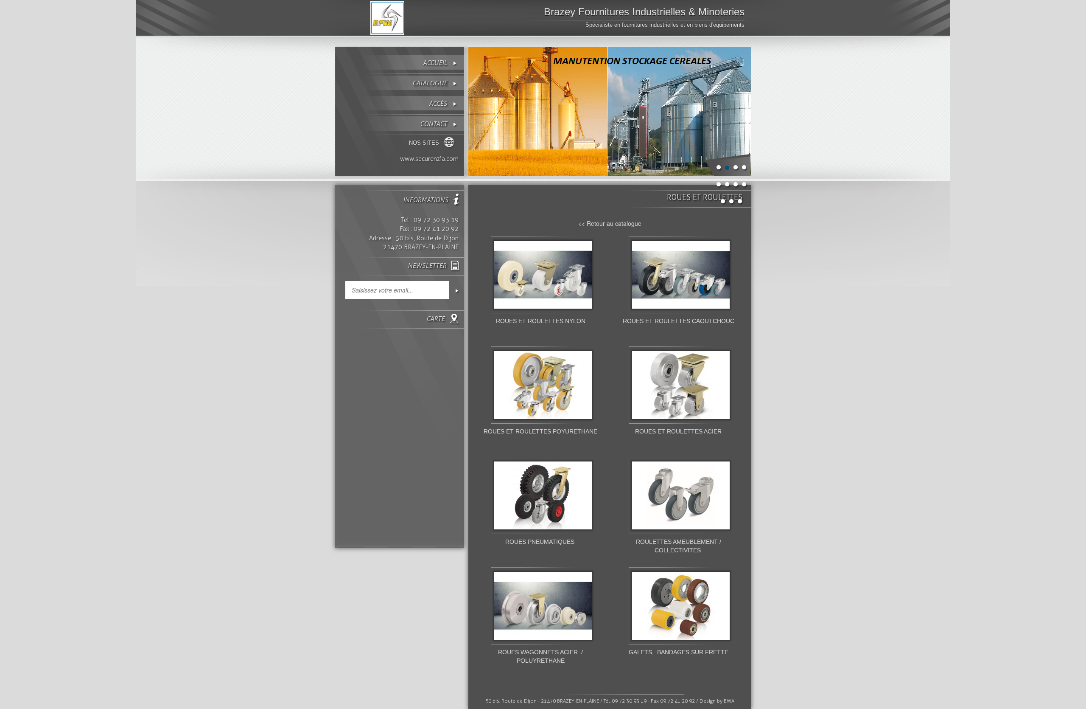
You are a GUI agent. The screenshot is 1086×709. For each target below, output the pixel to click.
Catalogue (429, 83)
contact (433, 124)
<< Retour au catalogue (609, 223)
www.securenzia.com (429, 159)
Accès (438, 103)
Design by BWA (717, 701)
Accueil (435, 63)
